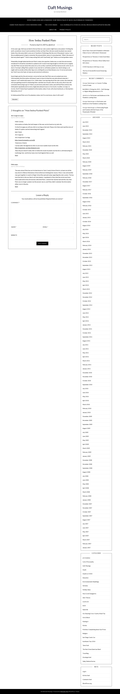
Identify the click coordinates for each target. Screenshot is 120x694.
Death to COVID (87, 574)
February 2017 (87, 189)
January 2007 (87, 547)
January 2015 (87, 217)
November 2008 (87, 464)
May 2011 (86, 353)
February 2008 (87, 496)
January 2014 (87, 249)
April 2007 (86, 535)
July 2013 (85, 273)
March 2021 (86, 142)
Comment (15, 202)
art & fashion (86, 558)
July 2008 (85, 476)
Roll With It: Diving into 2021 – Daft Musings (96, 89)
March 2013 (86, 289)
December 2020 (87, 150)
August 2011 (86, 341)
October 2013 (87, 261)
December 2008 (87, 460)
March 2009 (86, 448)
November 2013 (87, 257)
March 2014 (86, 241)
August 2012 (86, 309)
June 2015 (86, 213)
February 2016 (87, 205)
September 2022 (87, 134)
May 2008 (86, 484)
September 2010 (87, 384)
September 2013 (87, 265)
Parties (85, 625)
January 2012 (87, 325)
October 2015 (87, 209)
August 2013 (86, 269)
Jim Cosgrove (15, 115)
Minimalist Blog (64, 691)
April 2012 (86, 321)
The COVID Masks (51, 25)
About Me (52, 29)
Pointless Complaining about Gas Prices (94, 629)
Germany (85, 585)
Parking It (85, 621)
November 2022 (87, 130)
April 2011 (86, 356)
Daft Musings (60, 7)
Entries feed (86, 675)
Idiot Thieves (86, 597)
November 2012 (87, 297)
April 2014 (86, 237)
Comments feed (87, 679)
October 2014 (87, 221)
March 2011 (86, 361)
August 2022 (86, 138)
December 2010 (87, 372)
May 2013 (86, 281)
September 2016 (87, 197)
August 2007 (86, 520)
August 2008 (86, 472)
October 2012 (87, 301)
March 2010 (86, 404)
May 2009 (86, 440)
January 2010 (87, 412)
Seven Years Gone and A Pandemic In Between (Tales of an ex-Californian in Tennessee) (60, 20)
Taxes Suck (86, 645)
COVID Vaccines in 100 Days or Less (93, 67)
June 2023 (86, 126)
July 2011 (85, 345)
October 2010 (87, 380)
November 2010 (87, 376)
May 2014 (86, 233)
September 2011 (87, 337)
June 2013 (86, 277)
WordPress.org (87, 683)
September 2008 (87, 468)
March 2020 (86, 158)
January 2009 (87, 456)
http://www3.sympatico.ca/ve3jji (25, 140)
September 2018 (87, 174)
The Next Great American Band (92, 649)
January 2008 (87, 500)
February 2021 (87, 146)
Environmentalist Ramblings (91, 581)
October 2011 (87, 333)
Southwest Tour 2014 (89, 641)
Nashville (85, 609)
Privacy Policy (65, 29)
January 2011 (87, 368)
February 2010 (87, 408)
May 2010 (86, 396)
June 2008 (86, 480)
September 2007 (87, 516)
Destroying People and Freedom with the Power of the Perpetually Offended (95, 110)
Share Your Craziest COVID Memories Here (26, 25)
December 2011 (87, 329)
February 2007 (87, 543)
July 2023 (85, 122)
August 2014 (86, 225)
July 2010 (85, 388)
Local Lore (86, 601)
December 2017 (87, 182)
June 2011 (86, 349)
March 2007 (86, 540)
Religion (85, 633)
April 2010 (86, 400)
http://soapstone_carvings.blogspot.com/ (27, 148)
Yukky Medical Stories (89, 661)
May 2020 (86, 154)
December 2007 (87, 504)
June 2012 (86, 313)
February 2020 (87, 162)
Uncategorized (87, 657)
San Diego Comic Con (89, 637)
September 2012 (87, 305)
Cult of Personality (88, 562)
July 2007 (85, 524)
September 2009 (87, 424)
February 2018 (87, 178)
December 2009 (87, 416)
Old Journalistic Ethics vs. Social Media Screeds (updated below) (85, 25)
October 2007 (87, 512)
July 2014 (85, 229)
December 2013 (87, 253)
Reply (16, 155)
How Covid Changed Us (89, 593)
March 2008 (86, 492)
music (84, 605)
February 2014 (87, 245)
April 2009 (86, 444)
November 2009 (87, 420)
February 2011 (87, 364)
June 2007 (86, 528)
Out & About (86, 617)
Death (84, 570)
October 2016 (87, 193)
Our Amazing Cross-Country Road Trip (94, 613)
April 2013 (86, 285)
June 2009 (86, 436)
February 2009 (87, 452)
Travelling (86, 653)
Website (14, 235)
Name (13, 227)
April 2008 (86, 488)
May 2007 (86, 532)
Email (45, 227)
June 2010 (86, 392)
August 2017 (86, 185)
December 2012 (87, 293)
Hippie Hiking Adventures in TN (93, 91)
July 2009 (85, 432)
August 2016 (86, 201)
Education (14, 99)
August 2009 (86, 428)
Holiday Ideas (87, 589)
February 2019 (87, 170)
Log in (84, 671)
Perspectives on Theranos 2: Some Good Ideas (96, 57)
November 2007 (87, 508)
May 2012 (86, 317)
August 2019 (86, 166)
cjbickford (51, 45)
